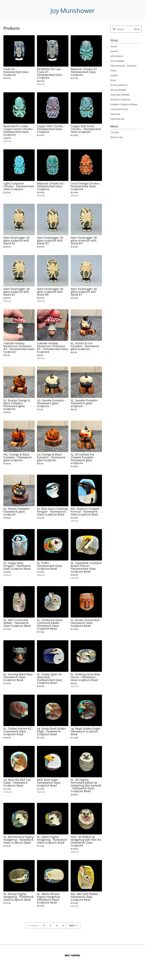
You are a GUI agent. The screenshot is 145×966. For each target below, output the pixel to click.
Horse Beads (117, 60)
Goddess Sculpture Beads (123, 104)
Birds (113, 80)
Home (113, 46)
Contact (114, 132)
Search (114, 51)
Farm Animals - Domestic (123, 65)
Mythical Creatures (120, 99)
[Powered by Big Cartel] (72, 955)
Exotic (113, 70)
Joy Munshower (72, 10)
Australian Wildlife (120, 94)
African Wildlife (118, 89)
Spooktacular (117, 118)
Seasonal (115, 114)
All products (116, 56)
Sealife (114, 75)
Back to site (116, 137)
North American (118, 85)
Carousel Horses (119, 109)
